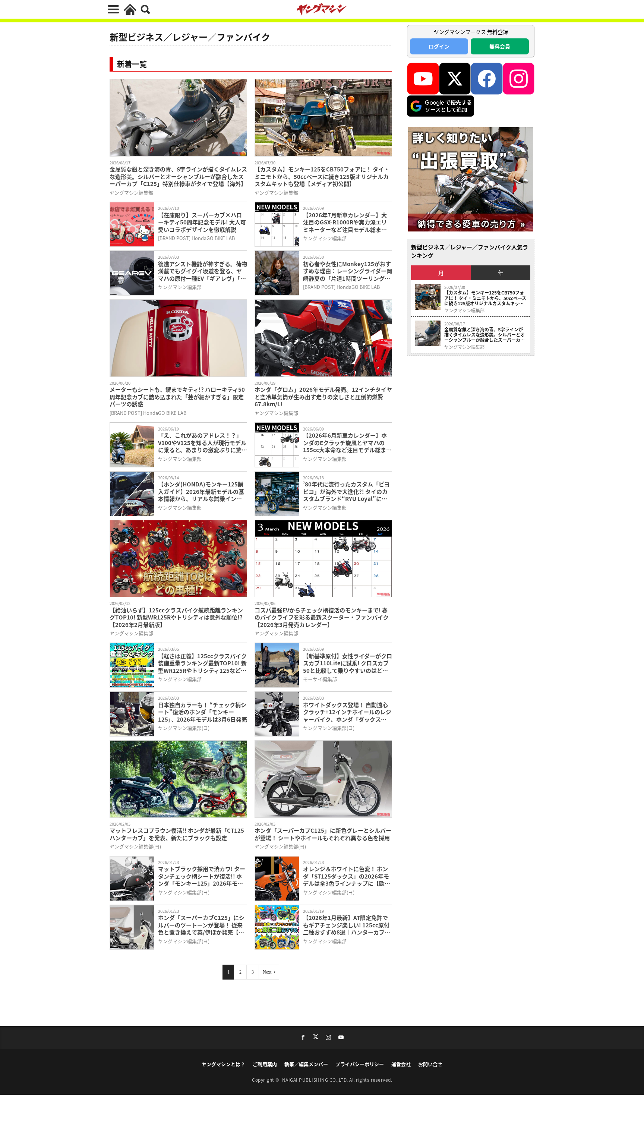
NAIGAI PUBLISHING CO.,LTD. (316, 1079)
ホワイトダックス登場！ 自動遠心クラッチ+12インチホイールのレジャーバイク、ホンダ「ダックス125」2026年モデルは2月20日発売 (347, 712)
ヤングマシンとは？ (223, 1064)
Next (267, 972)
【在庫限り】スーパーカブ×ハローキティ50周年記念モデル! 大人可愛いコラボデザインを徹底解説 (202, 222)
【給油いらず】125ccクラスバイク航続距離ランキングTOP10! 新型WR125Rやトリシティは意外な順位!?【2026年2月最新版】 (176, 617)
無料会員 (499, 46)
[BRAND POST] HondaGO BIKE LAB (196, 238)
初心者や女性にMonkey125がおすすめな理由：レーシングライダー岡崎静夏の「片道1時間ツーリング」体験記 (347, 271)
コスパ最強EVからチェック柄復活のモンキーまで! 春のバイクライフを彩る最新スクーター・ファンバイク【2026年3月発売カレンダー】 (322, 617)
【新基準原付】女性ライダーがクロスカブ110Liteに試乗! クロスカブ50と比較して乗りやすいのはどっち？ (347, 663)
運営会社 (401, 1064)
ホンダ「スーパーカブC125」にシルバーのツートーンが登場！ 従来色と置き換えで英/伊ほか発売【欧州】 (201, 925)
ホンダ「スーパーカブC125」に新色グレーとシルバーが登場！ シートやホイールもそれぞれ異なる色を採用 (323, 834)
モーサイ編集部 (320, 678)
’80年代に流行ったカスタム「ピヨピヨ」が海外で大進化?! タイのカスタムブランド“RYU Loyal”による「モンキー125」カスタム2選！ (346, 491)
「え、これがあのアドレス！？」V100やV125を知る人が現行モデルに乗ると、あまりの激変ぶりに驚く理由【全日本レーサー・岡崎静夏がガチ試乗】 (202, 443)
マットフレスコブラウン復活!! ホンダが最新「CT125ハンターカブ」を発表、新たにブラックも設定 (177, 834)
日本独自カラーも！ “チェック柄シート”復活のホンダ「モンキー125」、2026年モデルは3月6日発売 (202, 712)
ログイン (439, 46)
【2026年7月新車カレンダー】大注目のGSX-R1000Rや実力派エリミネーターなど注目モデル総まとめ (345, 222)
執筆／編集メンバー (306, 1064)
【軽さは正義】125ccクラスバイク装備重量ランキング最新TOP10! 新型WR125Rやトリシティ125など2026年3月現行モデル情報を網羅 (202, 663)
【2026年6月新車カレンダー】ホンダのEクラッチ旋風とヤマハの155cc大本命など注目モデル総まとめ (347, 443)
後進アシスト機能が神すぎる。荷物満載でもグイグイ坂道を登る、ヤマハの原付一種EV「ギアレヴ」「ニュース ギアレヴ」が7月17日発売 (202, 271)
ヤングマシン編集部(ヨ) (183, 727)
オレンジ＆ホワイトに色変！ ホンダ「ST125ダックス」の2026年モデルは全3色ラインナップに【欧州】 (346, 876)
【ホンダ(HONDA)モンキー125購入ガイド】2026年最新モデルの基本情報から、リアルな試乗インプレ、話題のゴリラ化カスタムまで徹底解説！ (201, 491)
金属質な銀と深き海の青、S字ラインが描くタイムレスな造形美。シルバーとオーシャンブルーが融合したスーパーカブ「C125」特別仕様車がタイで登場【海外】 (178, 176)
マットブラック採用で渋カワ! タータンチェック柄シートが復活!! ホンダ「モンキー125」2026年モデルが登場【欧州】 (201, 876)
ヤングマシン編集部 (131, 192)
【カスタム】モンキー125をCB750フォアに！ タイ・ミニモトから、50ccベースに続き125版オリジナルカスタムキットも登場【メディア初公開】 (322, 176)
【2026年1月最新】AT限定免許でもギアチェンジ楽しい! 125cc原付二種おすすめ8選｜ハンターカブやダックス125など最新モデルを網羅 (347, 925)
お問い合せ (430, 1064)
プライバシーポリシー (359, 1064)
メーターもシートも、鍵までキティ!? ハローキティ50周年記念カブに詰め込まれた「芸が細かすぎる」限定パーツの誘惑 (177, 397)
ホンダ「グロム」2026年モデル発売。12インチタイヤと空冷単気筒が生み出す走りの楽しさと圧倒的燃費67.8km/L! (323, 397)
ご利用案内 (265, 1064)
